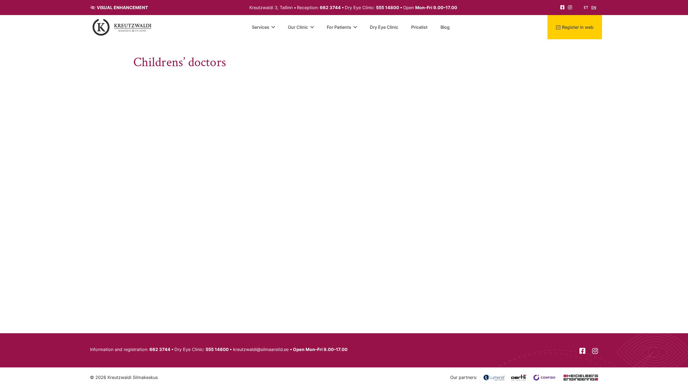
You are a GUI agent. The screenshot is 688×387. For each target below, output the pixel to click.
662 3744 (330, 7)
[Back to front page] (122, 27)
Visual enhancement (122, 7)
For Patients (339, 27)
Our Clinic (298, 27)
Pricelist (419, 27)
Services (260, 27)
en (593, 7)
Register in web (577, 27)
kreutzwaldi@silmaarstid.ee (261, 349)
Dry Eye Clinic (384, 27)
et (586, 7)
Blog (445, 27)
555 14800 (387, 7)
